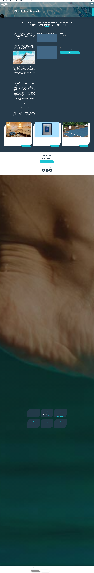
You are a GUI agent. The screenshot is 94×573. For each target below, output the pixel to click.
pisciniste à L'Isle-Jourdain (30, 31)
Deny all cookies (45, 570)
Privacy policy (60, 570)
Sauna (7, 139)
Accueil (28, 4)
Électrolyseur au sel (40, 139)
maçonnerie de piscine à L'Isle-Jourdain (24, 85)
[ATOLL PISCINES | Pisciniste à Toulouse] (4, 4)
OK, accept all (35, 570)
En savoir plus (26, 145)
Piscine (33, 4)
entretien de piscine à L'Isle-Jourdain (21, 110)
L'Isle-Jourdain (29, 17)
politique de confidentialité (70, 49)
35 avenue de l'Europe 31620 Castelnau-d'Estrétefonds (21, 0)
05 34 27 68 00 (6, 0)
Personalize (53, 570)
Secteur (24, 17)
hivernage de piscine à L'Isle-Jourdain (24, 92)
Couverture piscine (68, 139)
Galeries (61, 4)
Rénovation (40, 4)
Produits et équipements (50, 4)
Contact (66, 4)
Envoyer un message (47, 161)
